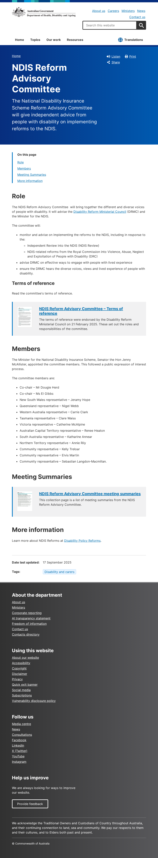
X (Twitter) (19, 751)
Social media (21, 690)
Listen (116, 56)
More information (30, 181)
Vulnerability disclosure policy (34, 701)
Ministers (128, 11)
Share (116, 62)
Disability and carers (59, 572)
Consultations (22, 735)
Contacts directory (26, 634)
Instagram (19, 762)
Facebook (19, 740)
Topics (35, 40)
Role (20, 162)
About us (98, 11)
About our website (25, 657)
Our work (53, 40)
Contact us (137, 17)
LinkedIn (18, 745)
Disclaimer (19, 674)
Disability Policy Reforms (82, 541)
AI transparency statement (31, 618)
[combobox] (109, 25)
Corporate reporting (27, 613)
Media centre (21, 724)
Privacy (17, 679)
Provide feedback (30, 804)
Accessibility (21, 663)
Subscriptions (22, 695)
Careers (113, 11)
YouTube (18, 756)
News (141, 11)
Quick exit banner (25, 684)
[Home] (44, 12)
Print (132, 56)
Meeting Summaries (31, 175)
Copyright (19, 668)
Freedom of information (29, 624)
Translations (133, 40)
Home (19, 40)
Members (24, 168)
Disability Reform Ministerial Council (99, 212)
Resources (75, 40)
